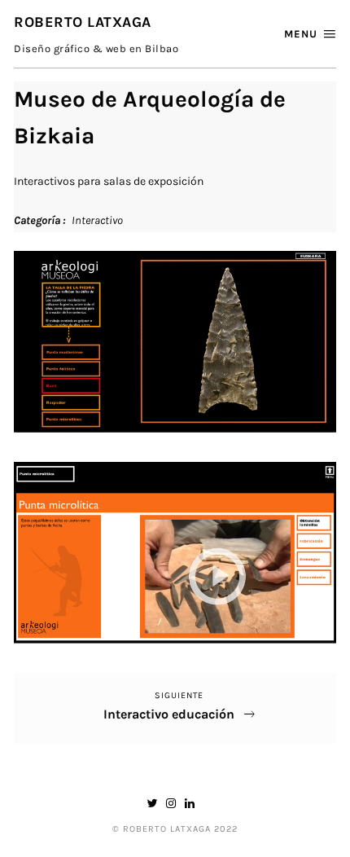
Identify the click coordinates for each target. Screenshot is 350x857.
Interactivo (97, 220)
